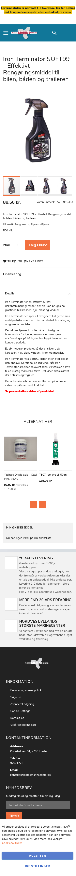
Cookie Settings (20, 711)
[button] (29, 186)
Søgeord (15, 697)
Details (9, 293)
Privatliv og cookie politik (26, 690)
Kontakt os (17, 718)
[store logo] (23, 32)
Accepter (37, 856)
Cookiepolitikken (12, 843)
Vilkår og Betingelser (23, 725)
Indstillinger (37, 866)
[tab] (38, 293)
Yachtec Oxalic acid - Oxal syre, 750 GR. (20, 477)
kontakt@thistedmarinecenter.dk (30, 775)
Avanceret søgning (22, 704)
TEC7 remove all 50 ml (53, 475)
